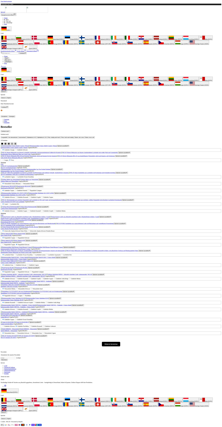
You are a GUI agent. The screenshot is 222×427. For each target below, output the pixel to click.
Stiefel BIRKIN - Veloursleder (9, 330)
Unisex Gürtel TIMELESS (8, 262)
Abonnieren (4, 359)
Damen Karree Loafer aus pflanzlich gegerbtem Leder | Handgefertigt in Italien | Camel (24, 218)
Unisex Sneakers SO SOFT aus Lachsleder (12, 201)
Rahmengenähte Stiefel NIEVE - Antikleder (13, 283)
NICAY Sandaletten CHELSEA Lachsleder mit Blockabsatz (17, 174)
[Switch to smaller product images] (5, 144)
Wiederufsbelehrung (9, 370)
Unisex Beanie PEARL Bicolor (9, 228)
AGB (5, 366)
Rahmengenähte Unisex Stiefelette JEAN (12, 300)
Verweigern (12, 116)
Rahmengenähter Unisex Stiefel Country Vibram (14, 147)
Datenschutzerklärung (10, 369)
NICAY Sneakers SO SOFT (8, 337)
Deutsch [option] (3, 97)
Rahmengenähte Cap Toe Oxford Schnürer (12, 171)
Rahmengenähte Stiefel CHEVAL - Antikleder (13, 313)
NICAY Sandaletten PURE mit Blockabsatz (13, 225)
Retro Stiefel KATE (6, 242)
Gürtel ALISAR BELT (7, 324)
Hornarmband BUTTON (7, 222)
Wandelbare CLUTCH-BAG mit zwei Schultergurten (15, 293)
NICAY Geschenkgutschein (8, 167)
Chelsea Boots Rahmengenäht (9, 208)
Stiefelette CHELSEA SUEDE (9, 286)
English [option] (9, 97)
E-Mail (19, 358)
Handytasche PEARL (7, 269)
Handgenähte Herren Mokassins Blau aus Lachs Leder (16, 154)
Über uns (8, 21)
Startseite (6, 119)
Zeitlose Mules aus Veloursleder (9, 181)
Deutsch (3, 91)
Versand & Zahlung (9, 367)
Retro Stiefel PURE (6, 235)
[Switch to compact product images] (15, 144)
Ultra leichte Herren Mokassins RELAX (12, 157)
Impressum (7, 372)
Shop (7, 19)
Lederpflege (9, 22)
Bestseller (6, 122)
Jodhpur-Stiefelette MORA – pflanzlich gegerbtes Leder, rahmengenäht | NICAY (23, 276)
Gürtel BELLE (5, 317)
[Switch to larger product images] (2, 144)
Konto (4, 67)
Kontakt (6, 373)
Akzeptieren (4, 116)
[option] (8, 37)
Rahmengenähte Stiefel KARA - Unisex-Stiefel (14, 259)
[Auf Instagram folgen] (5, 386)
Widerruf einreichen (111, 344)
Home (6, 18)
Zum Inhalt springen (6, 1)
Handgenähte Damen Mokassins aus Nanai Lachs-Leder (16, 252)
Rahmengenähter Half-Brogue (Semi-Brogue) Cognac (15, 249)
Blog (5, 24)
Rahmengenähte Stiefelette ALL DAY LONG (13, 195)
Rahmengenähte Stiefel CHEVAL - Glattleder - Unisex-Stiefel (18, 307)
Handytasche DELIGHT (7, 188)
